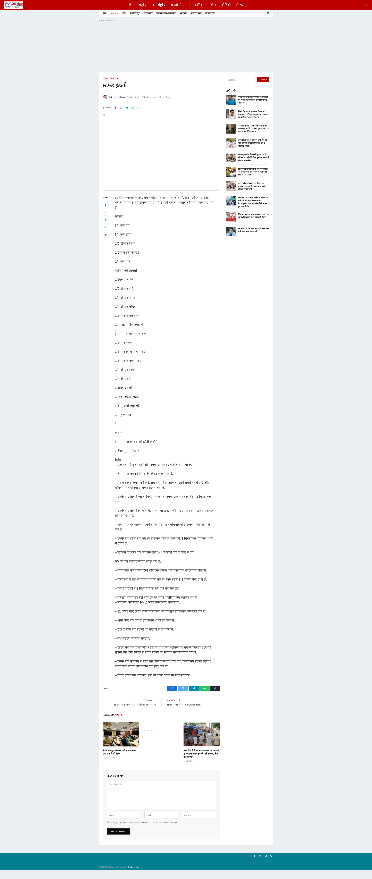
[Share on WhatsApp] (132, 107)
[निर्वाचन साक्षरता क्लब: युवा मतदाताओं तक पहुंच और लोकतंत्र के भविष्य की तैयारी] (231, 217)
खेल (213, 5)
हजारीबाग (196, 13)
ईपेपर (240, 5)
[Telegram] (105, 220)
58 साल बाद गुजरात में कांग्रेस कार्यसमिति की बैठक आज (135, 704)
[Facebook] (105, 205)
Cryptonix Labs (134, 867)
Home (101, 20)
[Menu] (104, 13)
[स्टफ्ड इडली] (161, 152)
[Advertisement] (186, 47)
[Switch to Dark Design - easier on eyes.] (366, 5)
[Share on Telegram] (126, 107)
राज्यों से (176, 5)
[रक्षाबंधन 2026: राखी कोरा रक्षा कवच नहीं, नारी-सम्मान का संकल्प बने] (231, 231)
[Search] (268, 13)
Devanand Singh (118, 97)
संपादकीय (196, 5)
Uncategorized (111, 78)
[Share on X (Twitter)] (121, 107)
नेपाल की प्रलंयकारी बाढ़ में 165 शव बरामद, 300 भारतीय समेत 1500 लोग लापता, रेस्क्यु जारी (252, 186)
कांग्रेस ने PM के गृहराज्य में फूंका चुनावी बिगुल (184, 704)
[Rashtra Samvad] (13, 5)
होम (131, 5)
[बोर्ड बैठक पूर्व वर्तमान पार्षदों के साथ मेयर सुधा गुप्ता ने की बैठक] (121, 734)
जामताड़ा (210, 13)
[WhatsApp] (105, 227)
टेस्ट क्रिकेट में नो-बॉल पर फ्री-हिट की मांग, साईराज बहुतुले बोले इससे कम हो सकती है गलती (252, 143)
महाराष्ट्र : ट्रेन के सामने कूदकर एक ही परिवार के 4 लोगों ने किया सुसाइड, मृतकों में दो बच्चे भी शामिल (253, 157)
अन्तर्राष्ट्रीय (159, 5)
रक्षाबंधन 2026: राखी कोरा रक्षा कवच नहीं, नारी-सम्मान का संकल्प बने (253, 230)
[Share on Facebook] (115, 107)
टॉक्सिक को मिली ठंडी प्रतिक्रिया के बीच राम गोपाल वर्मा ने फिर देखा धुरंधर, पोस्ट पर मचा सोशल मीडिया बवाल (253, 128)
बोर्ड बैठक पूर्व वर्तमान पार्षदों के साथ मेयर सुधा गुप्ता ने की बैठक (119, 752)
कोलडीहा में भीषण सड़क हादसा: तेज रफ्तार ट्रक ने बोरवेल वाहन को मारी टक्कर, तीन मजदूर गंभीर (201, 753)
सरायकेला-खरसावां (166, 13)
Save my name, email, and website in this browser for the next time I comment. (143, 822)
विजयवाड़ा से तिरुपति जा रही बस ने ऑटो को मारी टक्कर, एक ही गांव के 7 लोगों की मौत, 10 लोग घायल (253, 171)
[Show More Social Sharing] (138, 107)
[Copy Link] (105, 235)
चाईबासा (148, 13)
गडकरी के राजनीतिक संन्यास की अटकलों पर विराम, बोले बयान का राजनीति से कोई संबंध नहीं (253, 99)
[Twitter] (105, 212)
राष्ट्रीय (142, 5)
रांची (124, 13)
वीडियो (226, 5)
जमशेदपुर (135, 13)
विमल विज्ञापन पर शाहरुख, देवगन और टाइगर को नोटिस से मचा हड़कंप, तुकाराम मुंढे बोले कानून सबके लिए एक (253, 114)
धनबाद (183, 13)
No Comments (150, 97)
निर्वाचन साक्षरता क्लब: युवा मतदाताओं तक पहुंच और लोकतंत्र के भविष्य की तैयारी (253, 215)
